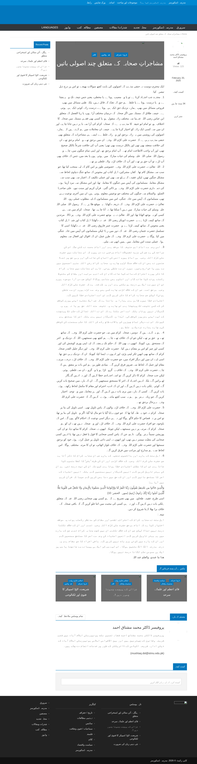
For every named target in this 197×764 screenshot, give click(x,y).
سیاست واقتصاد (159, 581)
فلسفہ (89, 734)
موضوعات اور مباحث (127, 2)
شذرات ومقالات (39, 724)
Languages (50, 27)
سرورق (181, 27)
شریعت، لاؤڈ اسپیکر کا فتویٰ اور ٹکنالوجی (75, 592)
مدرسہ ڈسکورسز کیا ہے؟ (153, 2)
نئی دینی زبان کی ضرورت (34, 84)
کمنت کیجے (178, 92)
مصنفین (98, 27)
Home (184, 34)
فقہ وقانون (105, 55)
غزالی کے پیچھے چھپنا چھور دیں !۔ (121, 592)
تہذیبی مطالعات (84, 718)
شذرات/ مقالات (118, 27)
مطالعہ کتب (84, 27)
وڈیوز (67, 27)
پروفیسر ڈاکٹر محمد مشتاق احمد (178, 56)
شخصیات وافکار (166, 584)
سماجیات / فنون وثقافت (80, 728)
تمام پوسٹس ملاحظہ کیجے (70, 616)
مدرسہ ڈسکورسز (177, 2)
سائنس (89, 723)
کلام (94, 55)
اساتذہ (111, 2)
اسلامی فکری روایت (121, 581)
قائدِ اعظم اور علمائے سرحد (34, 61)
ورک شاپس (99, 2)
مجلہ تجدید (139, 27)
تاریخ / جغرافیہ (121, 55)
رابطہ (89, 2)
